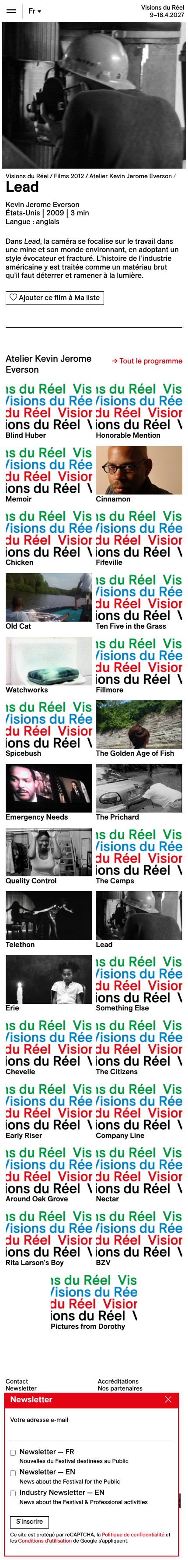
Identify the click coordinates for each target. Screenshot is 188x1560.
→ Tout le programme (147, 361)
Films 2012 (69, 176)
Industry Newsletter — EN (84, 1497)
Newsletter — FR (74, 1456)
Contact (17, 1381)
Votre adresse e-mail (39, 1420)
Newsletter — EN (70, 1476)
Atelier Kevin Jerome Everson (130, 176)
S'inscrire (29, 1521)
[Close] (166, 1400)
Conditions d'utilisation (45, 1541)
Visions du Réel (27, 176)
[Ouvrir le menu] (11, 11)
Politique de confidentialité (133, 1535)
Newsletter (21, 1388)
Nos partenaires (120, 1388)
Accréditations (118, 1381)
